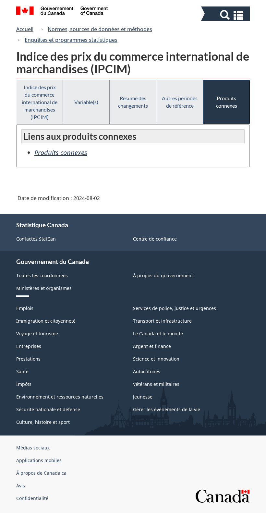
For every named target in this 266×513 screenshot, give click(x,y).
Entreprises (28, 346)
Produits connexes (226, 102)
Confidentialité (32, 498)
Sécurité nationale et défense (48, 409)
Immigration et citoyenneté (46, 321)
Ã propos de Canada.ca (41, 473)
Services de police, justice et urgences (174, 308)
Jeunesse (142, 397)
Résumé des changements (133, 102)
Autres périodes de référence (180, 102)
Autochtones (146, 371)
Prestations (28, 359)
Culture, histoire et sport (43, 422)
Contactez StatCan (36, 239)
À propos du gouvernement (163, 275)
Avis (20, 486)
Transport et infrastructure (162, 321)
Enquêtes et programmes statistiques (71, 39)
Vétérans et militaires (156, 384)
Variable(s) (86, 102)
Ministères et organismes (44, 288)
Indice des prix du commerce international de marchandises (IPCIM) (39, 102)
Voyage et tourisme (37, 333)
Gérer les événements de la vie (166, 409)
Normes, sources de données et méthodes (100, 29)
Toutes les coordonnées (42, 275)
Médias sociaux (33, 448)
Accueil (24, 29)
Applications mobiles (39, 460)
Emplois (24, 308)
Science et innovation (156, 359)
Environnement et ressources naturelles (59, 397)
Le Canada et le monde (158, 333)
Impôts (23, 384)
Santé (22, 371)
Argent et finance (152, 346)
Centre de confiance (155, 239)
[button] (226, 15)
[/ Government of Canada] (62, 11)
